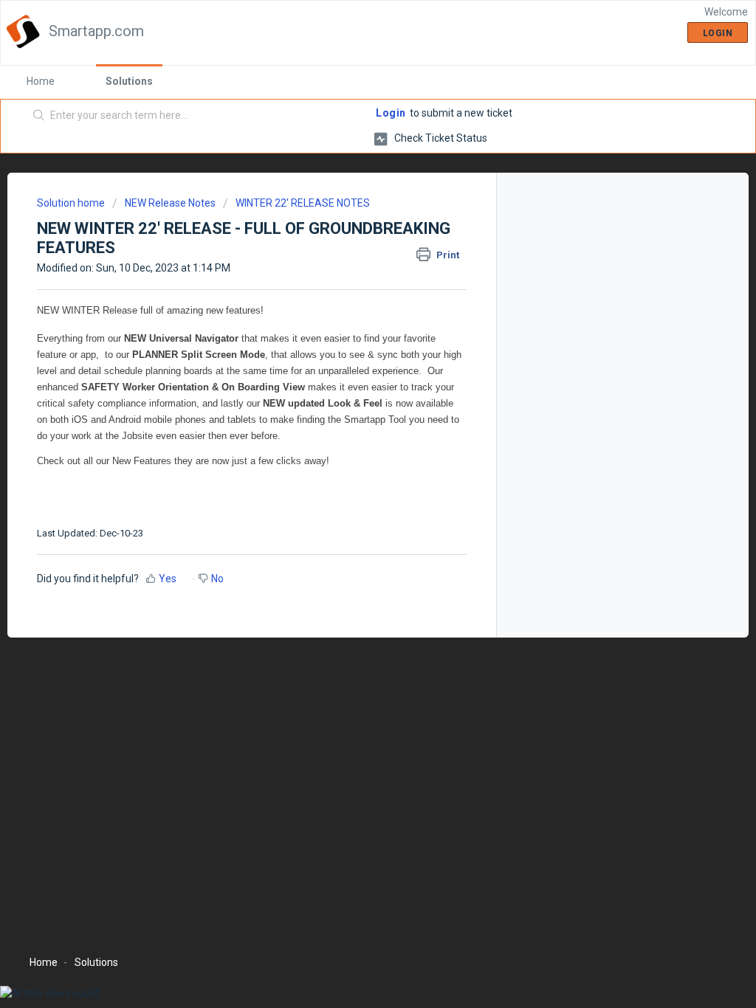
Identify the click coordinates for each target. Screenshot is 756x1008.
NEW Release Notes (170, 203)
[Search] (39, 116)
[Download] (350, 313)
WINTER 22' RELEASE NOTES (303, 203)
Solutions (129, 81)
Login (391, 113)
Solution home (72, 203)
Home (41, 81)
